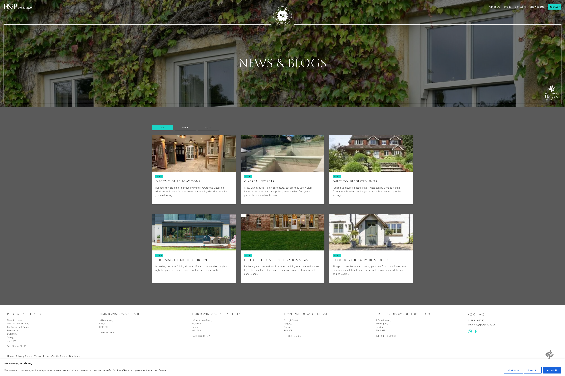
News (185, 128)
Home (10, 356)
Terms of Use (41, 356)
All (162, 128)
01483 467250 (476, 320)
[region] (282, 367)
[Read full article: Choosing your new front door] (371, 249)
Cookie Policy (59, 356)
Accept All (552, 370)
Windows (494, 7)
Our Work (520, 7)
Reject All (532, 370)
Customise (513, 370)
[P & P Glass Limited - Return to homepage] (18, 7)
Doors (507, 7)
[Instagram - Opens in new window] (470, 332)
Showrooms (537, 7)
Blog (208, 128)
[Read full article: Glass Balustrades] (283, 170)
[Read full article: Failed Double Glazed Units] (371, 170)
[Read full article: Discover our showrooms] (194, 170)
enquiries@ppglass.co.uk (482, 324)
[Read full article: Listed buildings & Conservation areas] (283, 249)
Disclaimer (75, 356)
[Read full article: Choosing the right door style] (194, 249)
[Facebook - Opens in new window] (475, 332)
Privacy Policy (24, 356)
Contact (554, 7)
